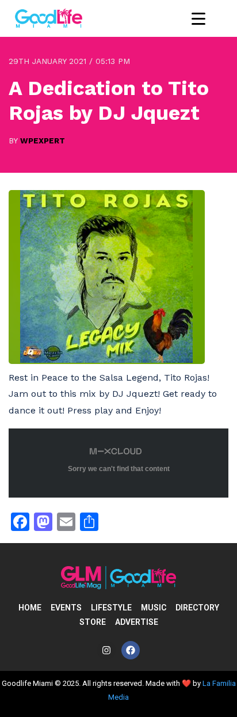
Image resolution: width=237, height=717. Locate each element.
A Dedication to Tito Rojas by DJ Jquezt (109, 100)
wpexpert (42, 140)
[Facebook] (130, 650)
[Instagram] (106, 650)
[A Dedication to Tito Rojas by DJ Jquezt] (107, 360)
